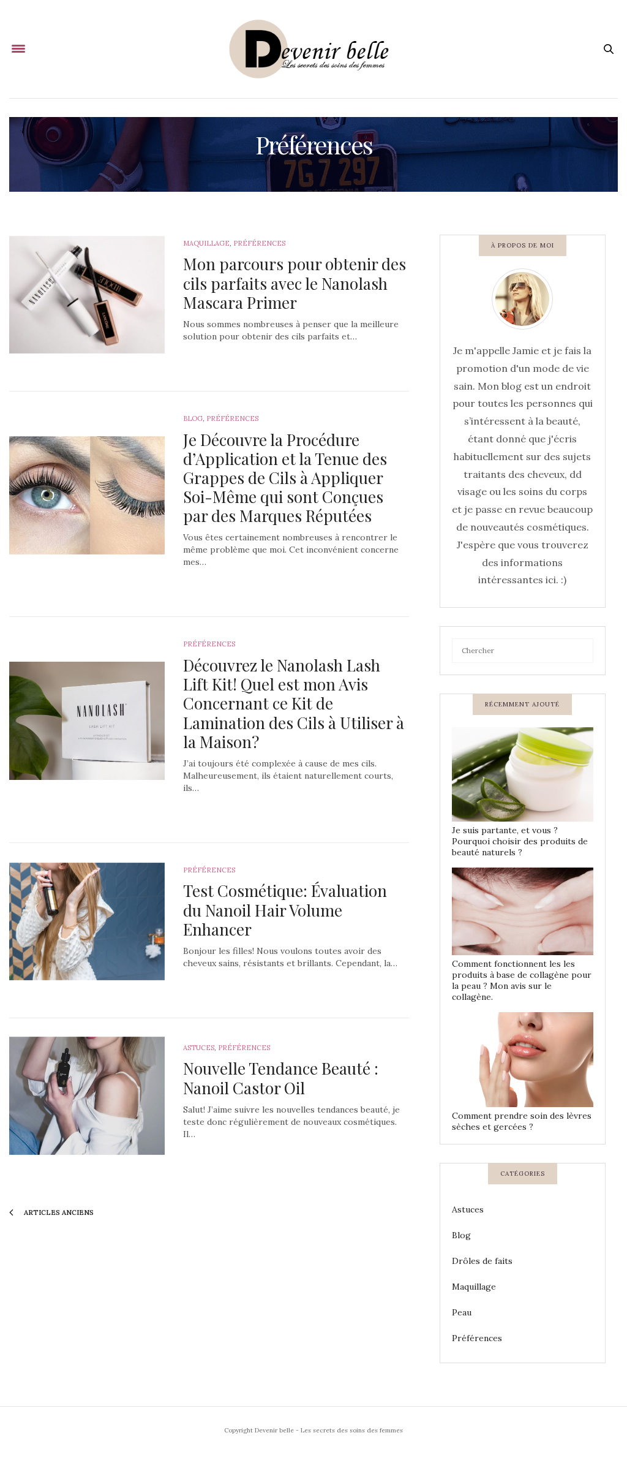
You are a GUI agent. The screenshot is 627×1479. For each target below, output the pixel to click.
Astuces (198, 1047)
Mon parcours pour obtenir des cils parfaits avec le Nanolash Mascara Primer (294, 282)
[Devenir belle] (313, 49)
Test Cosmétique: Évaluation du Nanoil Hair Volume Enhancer (285, 909)
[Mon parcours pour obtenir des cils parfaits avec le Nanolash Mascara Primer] (87, 295)
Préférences (259, 243)
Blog (193, 418)
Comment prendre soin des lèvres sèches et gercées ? (521, 1121)
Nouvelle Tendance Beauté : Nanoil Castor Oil (280, 1077)
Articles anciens (58, 1212)
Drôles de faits (482, 1260)
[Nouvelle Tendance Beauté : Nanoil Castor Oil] (87, 1096)
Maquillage (206, 243)
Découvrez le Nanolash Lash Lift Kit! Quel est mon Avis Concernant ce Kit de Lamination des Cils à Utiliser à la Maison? (293, 703)
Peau (461, 1312)
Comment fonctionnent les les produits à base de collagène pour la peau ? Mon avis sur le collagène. (521, 980)
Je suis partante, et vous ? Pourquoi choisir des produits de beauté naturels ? (520, 841)
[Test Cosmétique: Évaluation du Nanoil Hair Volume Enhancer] (87, 922)
